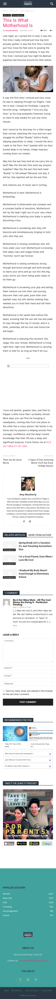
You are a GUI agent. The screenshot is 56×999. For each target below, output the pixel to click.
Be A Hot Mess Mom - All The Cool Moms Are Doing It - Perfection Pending (32, 602)
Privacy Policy (46, 990)
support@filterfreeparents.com (34, 960)
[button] (4, 4)
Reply (15, 626)
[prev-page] (4, 584)
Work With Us (16, 990)
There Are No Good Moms (12, 461)
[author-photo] (28, 490)
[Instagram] (31, 521)
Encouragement (27, 10)
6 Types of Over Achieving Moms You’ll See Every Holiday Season (40, 463)
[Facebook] (25, 521)
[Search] (52, 4)
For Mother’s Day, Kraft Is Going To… (17, 766)
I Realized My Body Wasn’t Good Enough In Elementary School (34, 573)
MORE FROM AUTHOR (39, 535)
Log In (6, 990)
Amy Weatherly (11, 30)
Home (5, 10)
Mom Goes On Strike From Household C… (19, 754)
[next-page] (9, 584)
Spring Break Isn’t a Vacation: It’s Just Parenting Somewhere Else (35, 546)
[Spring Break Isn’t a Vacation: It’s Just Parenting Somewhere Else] (10, 546)
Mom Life (14, 10)
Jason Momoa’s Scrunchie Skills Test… (18, 760)
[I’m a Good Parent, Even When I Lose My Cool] (10, 560)
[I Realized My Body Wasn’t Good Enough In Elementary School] (10, 574)
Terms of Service (31, 990)
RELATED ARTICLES (15, 535)
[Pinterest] (36, 980)
